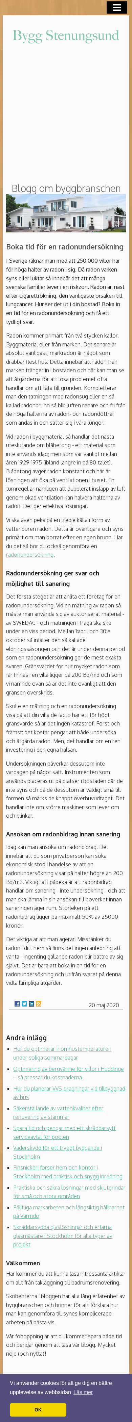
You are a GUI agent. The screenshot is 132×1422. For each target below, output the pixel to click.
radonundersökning (29, 554)
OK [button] (38, 1409)
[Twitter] (24, 1004)
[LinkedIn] (31, 1004)
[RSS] (38, 1004)
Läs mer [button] (83, 1392)
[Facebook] (17, 1004)
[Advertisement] (66, 114)
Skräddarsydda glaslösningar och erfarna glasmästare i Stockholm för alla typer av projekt (62, 1236)
